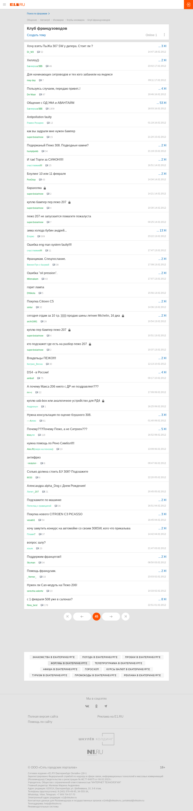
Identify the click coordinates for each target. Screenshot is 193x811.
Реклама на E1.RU (110, 716)
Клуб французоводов (98, 20)
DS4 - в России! (38, 372)
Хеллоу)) (33, 60)
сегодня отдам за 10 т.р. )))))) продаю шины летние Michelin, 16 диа (73, 315)
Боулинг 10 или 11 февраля (46, 173)
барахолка (34, 188)
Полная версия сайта (43, 716)
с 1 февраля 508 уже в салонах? (50, 599)
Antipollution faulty (39, 117)
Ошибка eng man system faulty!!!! (49, 244)
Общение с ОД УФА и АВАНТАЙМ (50, 102)
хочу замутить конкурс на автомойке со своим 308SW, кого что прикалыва (78, 528)
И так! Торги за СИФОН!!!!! (45, 159)
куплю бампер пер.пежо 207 (46, 202)
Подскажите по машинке (44, 500)
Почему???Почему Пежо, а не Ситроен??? (57, 429)
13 (160, 230)
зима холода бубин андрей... (47, 230)
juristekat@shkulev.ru (133, 800)
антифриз (34, 457)
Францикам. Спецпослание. (46, 258)
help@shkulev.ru (52, 803)
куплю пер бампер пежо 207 (46, 329)
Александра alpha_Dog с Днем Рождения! (56, 485)
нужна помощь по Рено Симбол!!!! (50, 443)
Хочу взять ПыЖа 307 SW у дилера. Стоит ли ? (60, 46)
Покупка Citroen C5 (40, 301)
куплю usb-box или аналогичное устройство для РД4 (63, 400)
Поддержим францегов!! (44, 556)
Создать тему (36, 35)
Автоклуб (45, 20)
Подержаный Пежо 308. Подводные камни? (58, 145)
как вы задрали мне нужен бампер (51, 131)
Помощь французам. (41, 571)
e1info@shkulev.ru (111, 800)
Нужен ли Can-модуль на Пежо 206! (52, 585)
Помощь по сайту (40, 721)
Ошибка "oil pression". (42, 273)
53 (160, 102)
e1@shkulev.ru (69, 797)
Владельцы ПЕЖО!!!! (41, 358)
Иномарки (58, 20)
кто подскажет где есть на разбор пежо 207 (57, 344)
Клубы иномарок (75, 20)
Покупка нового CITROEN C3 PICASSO (54, 514)
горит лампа (35, 287)
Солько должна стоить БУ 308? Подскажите (57, 471)
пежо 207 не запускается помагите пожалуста (59, 216)
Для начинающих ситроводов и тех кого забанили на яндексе (70, 74)
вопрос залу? (36, 542)
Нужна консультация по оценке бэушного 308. (59, 414)
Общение (32, 20)
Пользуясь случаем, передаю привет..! (53, 88)
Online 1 (151, 35)
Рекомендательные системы (43, 806)
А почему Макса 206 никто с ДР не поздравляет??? (63, 386)
